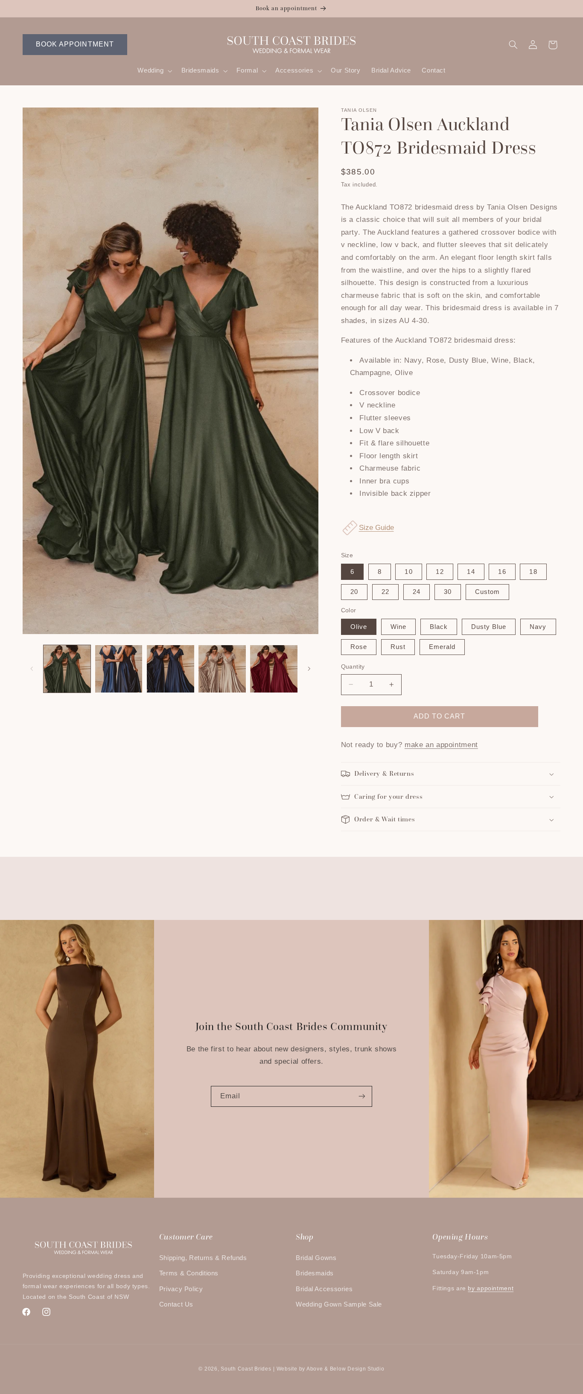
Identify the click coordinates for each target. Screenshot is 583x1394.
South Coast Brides (246, 1368)
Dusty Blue (489, 626)
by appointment (490, 1288)
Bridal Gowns (316, 1257)
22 (385, 591)
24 (416, 591)
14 (471, 571)
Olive (358, 626)
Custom (487, 591)
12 (439, 571)
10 (408, 571)
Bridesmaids (315, 1273)
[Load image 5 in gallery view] (273, 669)
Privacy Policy (181, 1289)
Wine (398, 626)
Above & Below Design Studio (345, 1368)
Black (439, 626)
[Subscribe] (362, 1096)
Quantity (353, 667)
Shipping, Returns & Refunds (203, 1257)
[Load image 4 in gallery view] (222, 669)
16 (502, 571)
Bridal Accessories (324, 1289)
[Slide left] (32, 668)
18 (533, 571)
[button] (154, 70)
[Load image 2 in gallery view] (119, 669)
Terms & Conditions (189, 1273)
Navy (538, 626)
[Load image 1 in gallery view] (67, 669)
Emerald (442, 646)
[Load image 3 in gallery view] (170, 669)
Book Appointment (75, 44)
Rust (398, 646)
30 (448, 591)
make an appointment (441, 745)
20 (354, 591)
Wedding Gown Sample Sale (339, 1304)
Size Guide (376, 528)
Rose (358, 646)
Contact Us (176, 1304)
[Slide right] (309, 668)
